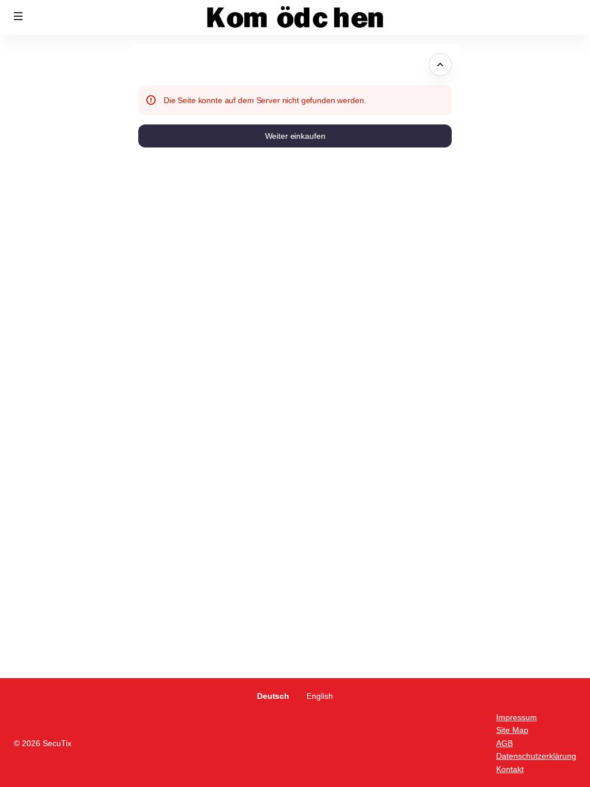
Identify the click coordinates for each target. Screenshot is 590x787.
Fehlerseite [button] (161, 64)
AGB (504, 743)
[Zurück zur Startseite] (295, 17)
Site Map (512, 730)
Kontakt (510, 769)
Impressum (516, 717)
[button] (18, 16)
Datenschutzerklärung (536, 755)
